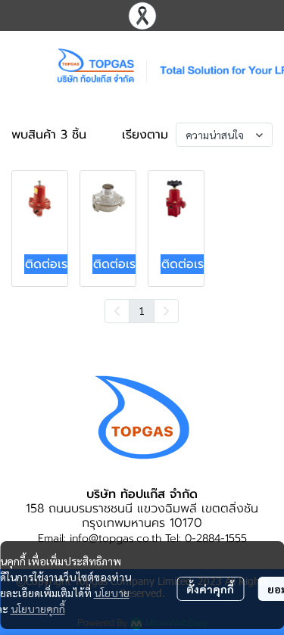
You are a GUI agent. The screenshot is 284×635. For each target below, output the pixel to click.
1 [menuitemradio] (142, 310)
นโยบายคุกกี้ (38, 608)
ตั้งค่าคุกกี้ (210, 589)
